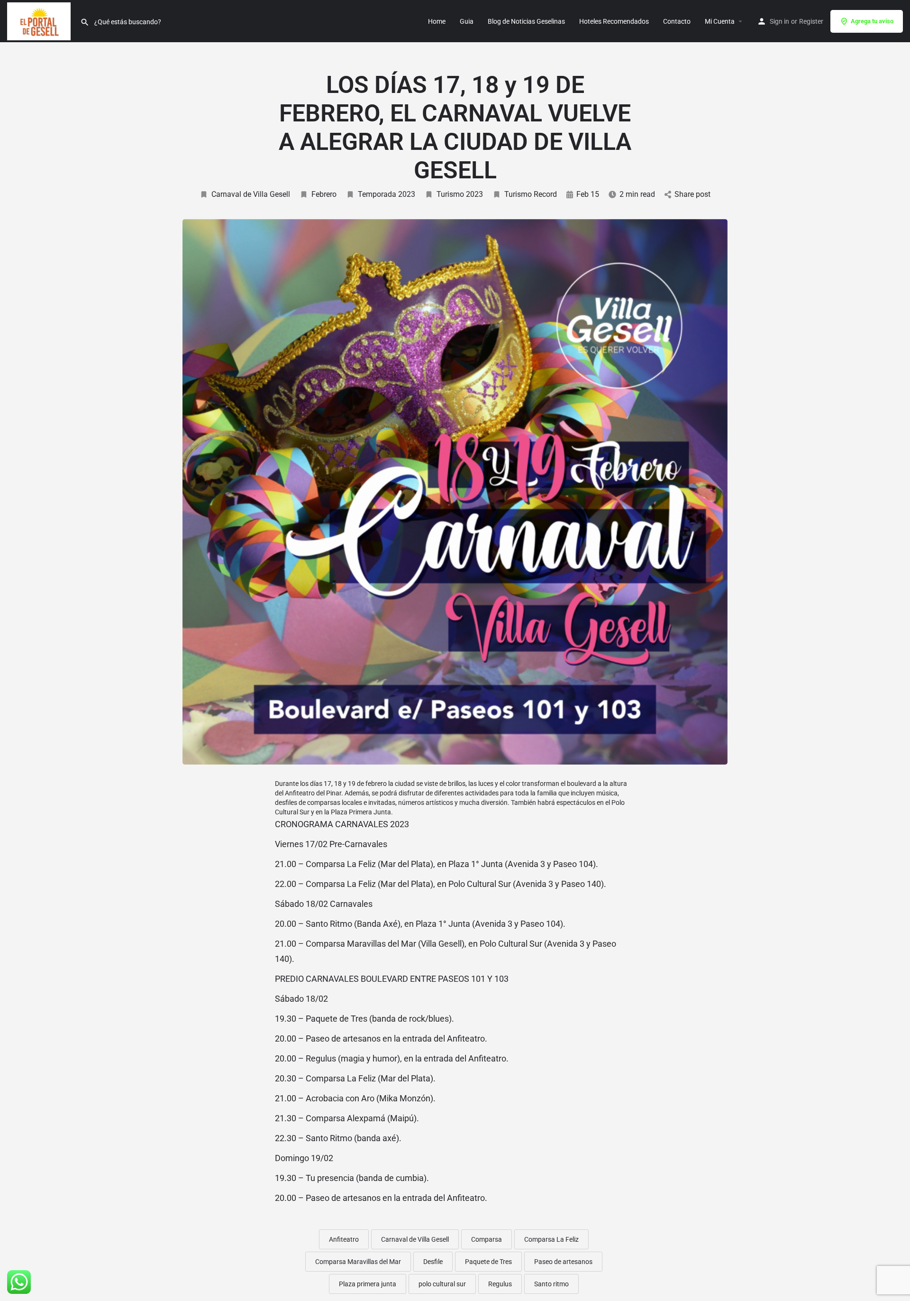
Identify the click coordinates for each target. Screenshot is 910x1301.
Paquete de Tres (488, 1261)
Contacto (677, 21)
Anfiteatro (344, 1239)
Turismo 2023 (460, 194)
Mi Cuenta (720, 21)
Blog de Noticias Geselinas (526, 21)
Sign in (779, 21)
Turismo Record (530, 194)
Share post (692, 194)
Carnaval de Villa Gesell (250, 194)
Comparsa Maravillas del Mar (358, 1261)
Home (437, 21)
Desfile (433, 1261)
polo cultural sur (442, 1284)
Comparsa (486, 1239)
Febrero (324, 194)
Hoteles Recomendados (614, 21)
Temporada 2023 (386, 194)
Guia (466, 21)
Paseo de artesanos (563, 1261)
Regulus (500, 1284)
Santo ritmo (551, 1284)
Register (811, 21)
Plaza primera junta (367, 1284)
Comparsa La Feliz (551, 1239)
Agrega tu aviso (872, 21)
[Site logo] (40, 20)
